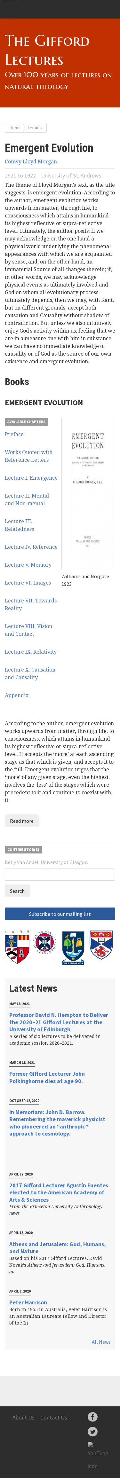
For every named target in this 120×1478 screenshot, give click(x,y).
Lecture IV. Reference (31, 547)
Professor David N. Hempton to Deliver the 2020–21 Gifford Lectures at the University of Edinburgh (58, 1022)
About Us (23, 1417)
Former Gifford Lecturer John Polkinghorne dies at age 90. (47, 1077)
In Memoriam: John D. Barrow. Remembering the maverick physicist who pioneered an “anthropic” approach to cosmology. (57, 1122)
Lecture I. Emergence (31, 478)
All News (101, 1342)
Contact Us (53, 1417)
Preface (14, 434)
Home (15, 127)
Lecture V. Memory (28, 565)
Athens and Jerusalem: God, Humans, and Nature (57, 1247)
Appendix (16, 695)
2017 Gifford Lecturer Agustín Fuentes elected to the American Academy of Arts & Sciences (58, 1192)
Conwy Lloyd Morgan (31, 162)
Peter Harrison (28, 1302)
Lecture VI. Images (28, 583)
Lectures (35, 127)
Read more (22, 821)
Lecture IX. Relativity (31, 652)
